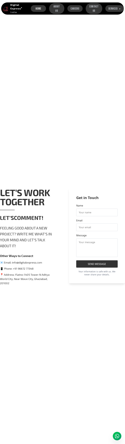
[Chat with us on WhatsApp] (117, 436)
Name (79, 205)
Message (81, 235)
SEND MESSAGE (97, 264)
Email (79, 220)
